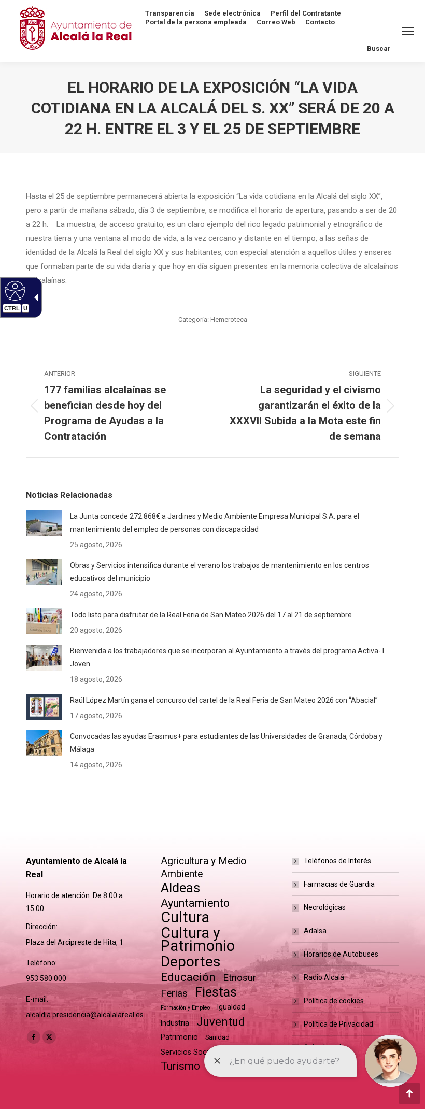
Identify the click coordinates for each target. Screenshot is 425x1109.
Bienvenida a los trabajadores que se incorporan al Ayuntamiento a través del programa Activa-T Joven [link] (228, 657)
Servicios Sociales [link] (191, 1052)
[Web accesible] (14, 290)
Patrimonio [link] (179, 1037)
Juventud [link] (220, 1021)
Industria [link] (175, 1023)
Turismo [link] (180, 1066)
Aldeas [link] (180, 887)
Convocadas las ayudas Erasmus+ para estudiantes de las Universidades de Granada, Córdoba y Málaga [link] (226, 742)
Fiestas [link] (216, 992)
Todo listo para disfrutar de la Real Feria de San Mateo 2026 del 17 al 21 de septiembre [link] (211, 614)
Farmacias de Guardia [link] (339, 884)
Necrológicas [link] (325, 907)
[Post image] (44, 523)
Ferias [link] (174, 993)
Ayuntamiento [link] (195, 903)
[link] (111, 405)
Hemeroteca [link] (228, 319)
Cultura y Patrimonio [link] (198, 939)
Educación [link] (188, 977)
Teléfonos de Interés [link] (337, 861)
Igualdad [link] (231, 1007)
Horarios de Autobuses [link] (341, 954)
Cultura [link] (185, 917)
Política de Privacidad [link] (338, 1024)
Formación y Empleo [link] (185, 1007)
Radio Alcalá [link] (324, 977)
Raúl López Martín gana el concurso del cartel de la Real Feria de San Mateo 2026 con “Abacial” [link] (224, 700)
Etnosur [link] (239, 978)
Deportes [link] (191, 961)
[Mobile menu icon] (408, 31)
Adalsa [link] (315, 931)
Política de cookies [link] (334, 1001)
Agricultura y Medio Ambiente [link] (204, 867)
